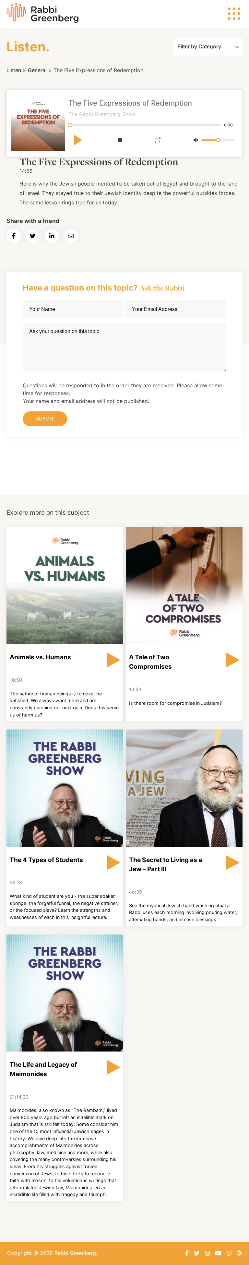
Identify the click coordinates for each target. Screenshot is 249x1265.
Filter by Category (199, 46)
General (37, 70)
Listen (13, 70)
